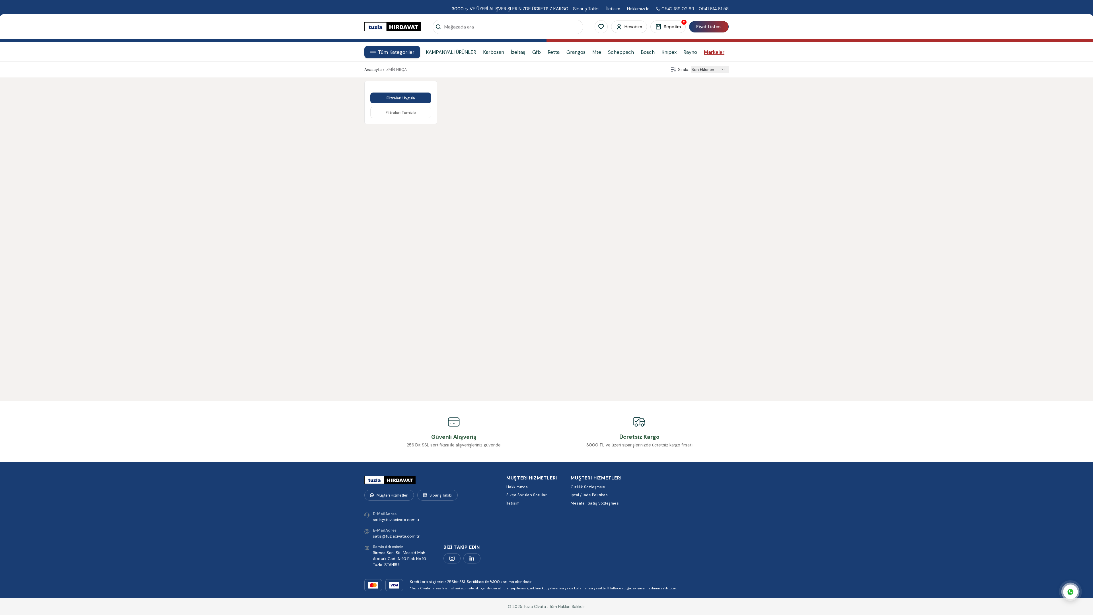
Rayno (690, 52)
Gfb (536, 52)
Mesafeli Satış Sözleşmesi (595, 503)
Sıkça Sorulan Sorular (526, 495)
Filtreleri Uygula (401, 98)
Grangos (575, 52)
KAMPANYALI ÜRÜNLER (451, 52)
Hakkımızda (638, 9)
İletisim (613, 9)
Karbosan (493, 52)
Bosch (648, 52)
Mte (596, 52)
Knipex (669, 52)
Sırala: (683, 69)
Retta (554, 52)
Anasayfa (373, 69)
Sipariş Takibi (586, 9)
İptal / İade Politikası (590, 495)
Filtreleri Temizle (401, 112)
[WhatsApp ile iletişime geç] (1070, 592)
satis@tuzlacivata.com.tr (396, 519)
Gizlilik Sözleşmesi (588, 487)
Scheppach (621, 52)
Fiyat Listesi (709, 27)
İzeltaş (518, 52)
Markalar (714, 52)
